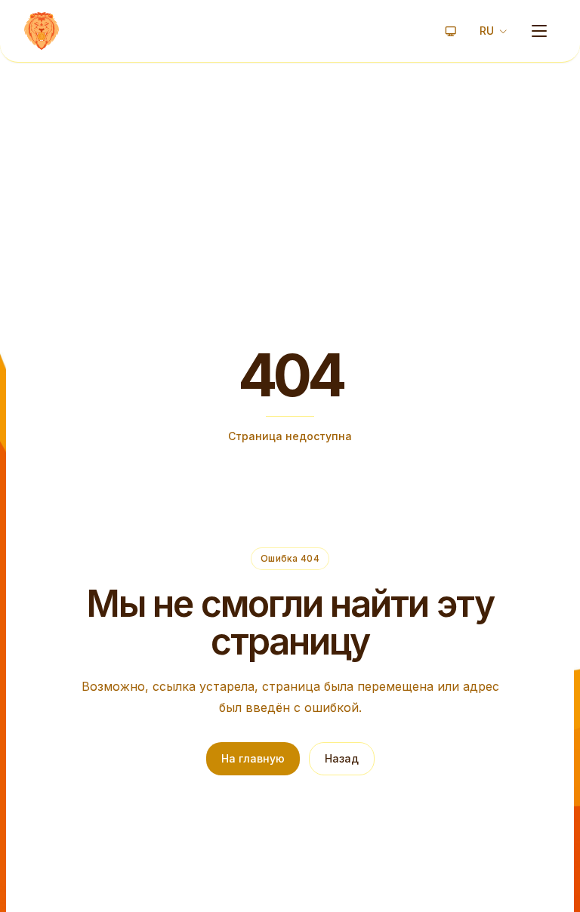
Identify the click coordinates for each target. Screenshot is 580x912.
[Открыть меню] (539, 31)
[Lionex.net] (41, 31)
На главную (253, 758)
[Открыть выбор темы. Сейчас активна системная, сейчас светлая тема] (450, 31)
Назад (342, 758)
